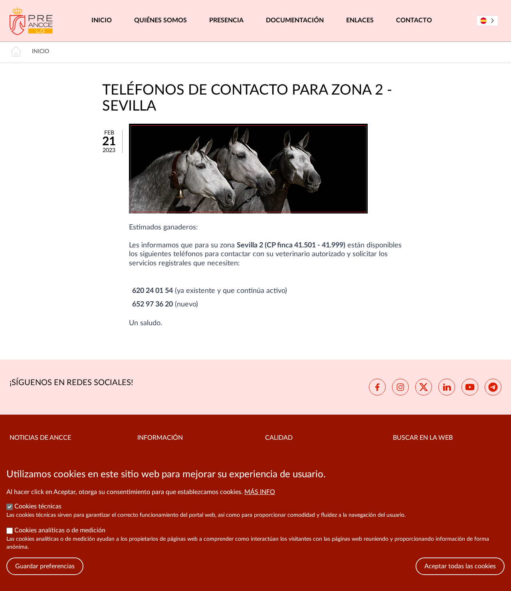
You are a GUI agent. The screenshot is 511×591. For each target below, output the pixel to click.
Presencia (226, 20)
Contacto (414, 20)
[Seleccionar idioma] (487, 21)
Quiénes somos (160, 20)
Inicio (101, 20)
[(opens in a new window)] (377, 387)
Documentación (295, 20)
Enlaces (360, 20)
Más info (259, 492)
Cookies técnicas (37, 506)
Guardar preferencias (45, 566)
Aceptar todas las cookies (460, 566)
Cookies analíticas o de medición (59, 530)
